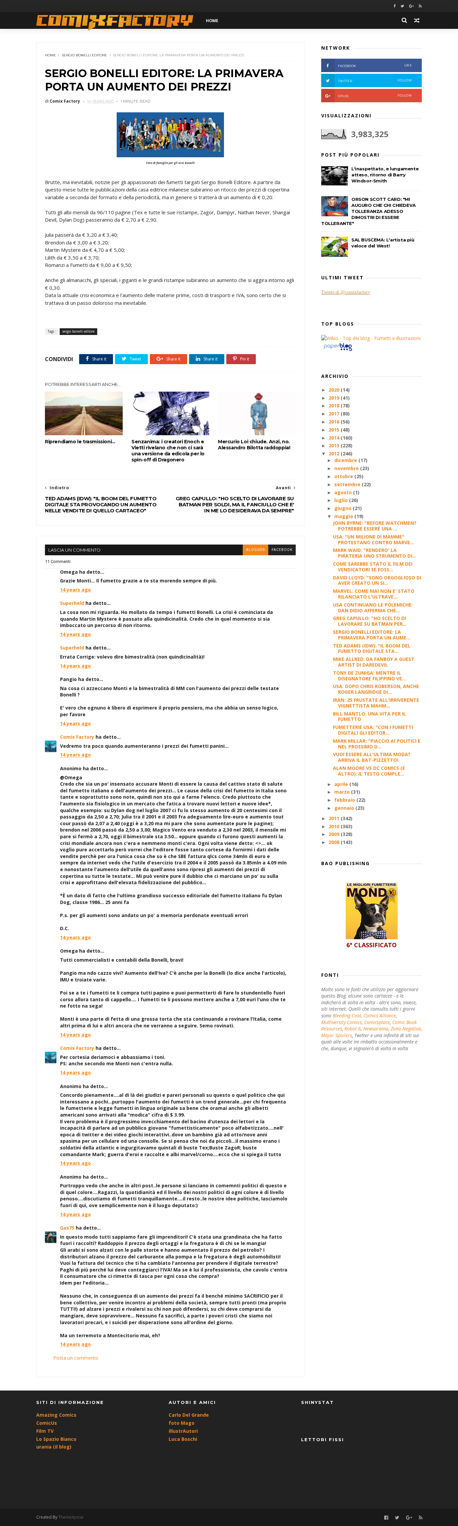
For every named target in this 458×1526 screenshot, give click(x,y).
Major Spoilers (336, 1035)
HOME (212, 20)
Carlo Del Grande (189, 1415)
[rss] (420, 6)
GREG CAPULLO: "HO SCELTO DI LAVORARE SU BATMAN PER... (370, 621)
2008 (335, 842)
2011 (335, 818)
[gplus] (411, 6)
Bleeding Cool (347, 1015)
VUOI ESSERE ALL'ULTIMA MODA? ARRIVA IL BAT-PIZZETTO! (371, 757)
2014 (335, 438)
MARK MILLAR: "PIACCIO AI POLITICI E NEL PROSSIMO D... (376, 744)
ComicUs (46, 1423)
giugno (343, 508)
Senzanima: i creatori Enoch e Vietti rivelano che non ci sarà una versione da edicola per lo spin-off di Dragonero (168, 451)
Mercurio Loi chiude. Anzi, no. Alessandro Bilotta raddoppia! (254, 445)
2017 (335, 413)
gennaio (344, 808)
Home (50, 55)
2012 (335, 453)
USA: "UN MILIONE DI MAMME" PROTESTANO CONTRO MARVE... (373, 539)
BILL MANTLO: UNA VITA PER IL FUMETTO (369, 717)
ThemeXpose (70, 1517)
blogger (255, 550)
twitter (375, 80)
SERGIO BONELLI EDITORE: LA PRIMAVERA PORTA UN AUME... (371, 635)
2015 (335, 430)
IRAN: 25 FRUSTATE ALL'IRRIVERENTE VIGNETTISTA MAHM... (376, 703)
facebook (282, 550)
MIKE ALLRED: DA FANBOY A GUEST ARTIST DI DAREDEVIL (373, 662)
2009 (335, 834)
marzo (342, 792)
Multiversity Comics (341, 1022)
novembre (347, 468)
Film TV (45, 1431)
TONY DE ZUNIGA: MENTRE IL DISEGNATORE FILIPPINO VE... (369, 676)
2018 (335, 405)
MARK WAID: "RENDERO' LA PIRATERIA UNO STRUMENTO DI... (374, 553)
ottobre (344, 476)
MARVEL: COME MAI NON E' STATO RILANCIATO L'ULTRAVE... (373, 594)
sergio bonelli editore (84, 55)
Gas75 (67, 1228)
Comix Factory (77, 737)
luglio (341, 500)
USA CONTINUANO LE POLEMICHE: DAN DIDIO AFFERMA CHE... (373, 608)
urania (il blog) (53, 1447)
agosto (343, 492)
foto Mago (181, 1423)
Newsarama (375, 1028)
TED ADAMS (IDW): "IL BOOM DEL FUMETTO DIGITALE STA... (371, 648)
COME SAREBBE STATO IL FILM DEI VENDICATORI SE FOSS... (372, 567)
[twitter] (402, 6)
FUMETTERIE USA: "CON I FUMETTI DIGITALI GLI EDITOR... (373, 730)
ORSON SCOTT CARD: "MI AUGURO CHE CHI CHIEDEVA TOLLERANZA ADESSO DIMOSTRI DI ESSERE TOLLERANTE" (368, 211)
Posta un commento (75, 1358)
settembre (348, 484)
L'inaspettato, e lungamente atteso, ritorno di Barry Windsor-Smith (384, 174)
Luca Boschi (183, 1439)
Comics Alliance (379, 1015)
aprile (341, 784)
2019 (335, 398)
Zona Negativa (406, 1028)
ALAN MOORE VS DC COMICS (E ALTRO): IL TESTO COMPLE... (369, 771)
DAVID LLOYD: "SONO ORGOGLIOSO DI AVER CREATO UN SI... (377, 580)
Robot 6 (352, 1028)
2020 (335, 390)
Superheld (72, 603)
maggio (344, 516)
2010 (335, 826)
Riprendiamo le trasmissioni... (80, 442)
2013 (335, 445)
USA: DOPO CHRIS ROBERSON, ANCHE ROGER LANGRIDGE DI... (376, 689)
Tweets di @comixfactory (345, 292)
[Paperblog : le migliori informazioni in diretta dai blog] (337, 350)
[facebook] (395, 6)
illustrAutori (183, 1431)
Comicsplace (377, 1022)
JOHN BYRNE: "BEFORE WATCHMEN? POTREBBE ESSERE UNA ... (374, 526)
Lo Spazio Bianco (56, 1439)
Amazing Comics (56, 1415)
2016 (335, 421)
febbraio (345, 800)
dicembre (346, 460)
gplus (375, 96)
